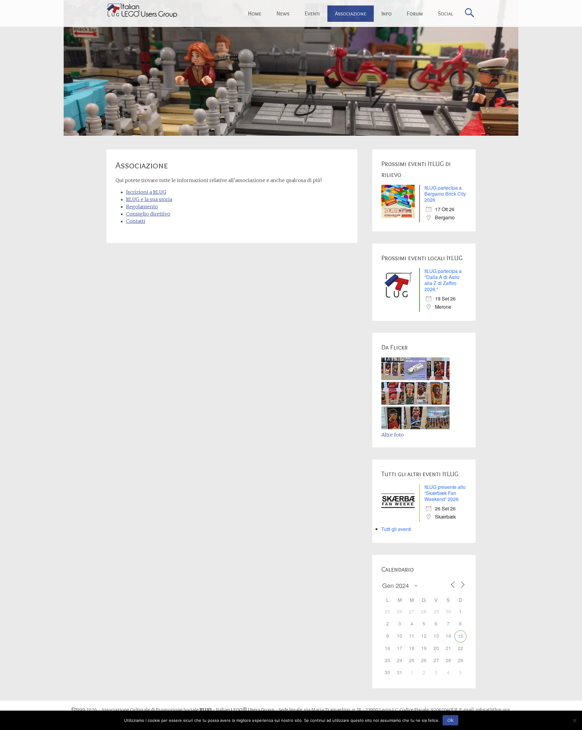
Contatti (135, 221)
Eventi (312, 13)
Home (254, 13)
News (282, 13)
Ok (450, 720)
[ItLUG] (141, 10)
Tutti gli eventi (396, 529)
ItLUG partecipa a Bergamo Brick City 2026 (445, 193)
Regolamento (142, 207)
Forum (415, 13)
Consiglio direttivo (148, 214)
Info (386, 13)
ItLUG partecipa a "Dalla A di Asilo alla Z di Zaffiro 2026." (443, 280)
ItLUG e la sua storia (149, 199)
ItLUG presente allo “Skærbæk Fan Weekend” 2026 (445, 493)
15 (460, 635)
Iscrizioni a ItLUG (146, 192)
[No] (574, 720)
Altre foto (392, 435)
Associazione (350, 13)
